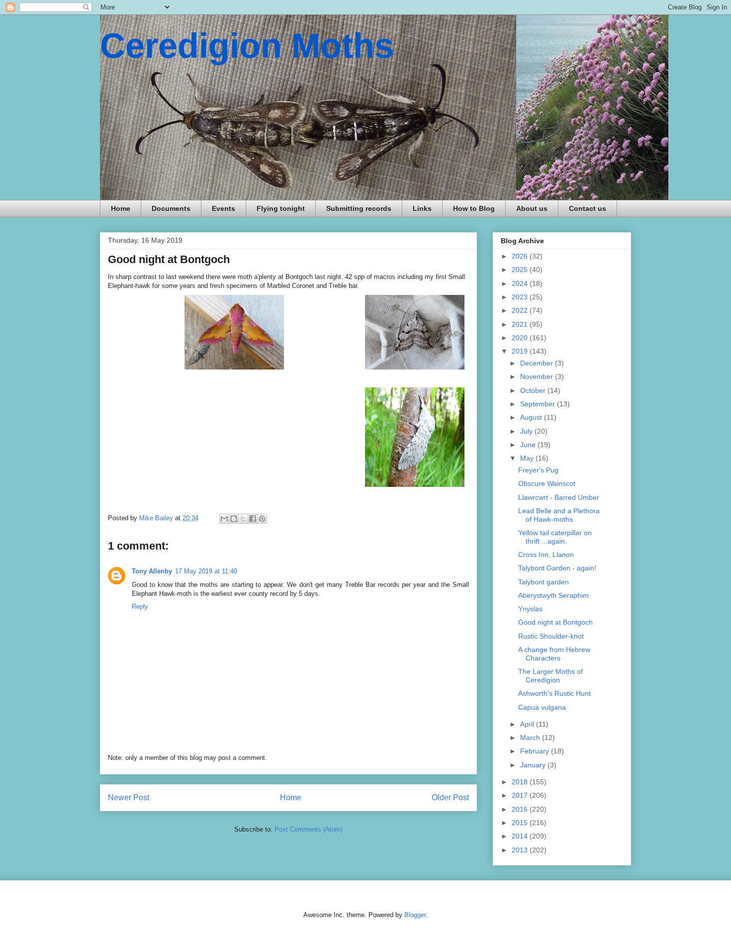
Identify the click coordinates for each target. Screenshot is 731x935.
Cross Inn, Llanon (546, 555)
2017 (521, 795)
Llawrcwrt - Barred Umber (558, 497)
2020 (521, 338)
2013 (521, 850)
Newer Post (128, 797)
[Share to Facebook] (253, 519)
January (534, 765)
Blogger (415, 915)
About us (532, 208)
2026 (521, 256)
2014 (521, 836)
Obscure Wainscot (546, 483)
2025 (521, 270)
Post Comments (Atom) (308, 829)
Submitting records (358, 208)
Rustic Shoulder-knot (551, 636)
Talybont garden (543, 582)
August (532, 417)
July (527, 431)
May (528, 458)
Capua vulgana (542, 707)
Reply (140, 606)
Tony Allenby (152, 571)
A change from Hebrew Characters (554, 654)
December (537, 363)
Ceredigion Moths (247, 45)
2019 (521, 351)
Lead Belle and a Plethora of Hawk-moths (559, 515)
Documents (171, 208)
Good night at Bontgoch (555, 622)
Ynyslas (530, 609)
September (538, 404)
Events (223, 208)
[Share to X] (243, 519)
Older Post (450, 797)
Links (422, 208)
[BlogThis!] (234, 519)
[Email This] (224, 519)
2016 (521, 809)
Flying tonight (281, 208)
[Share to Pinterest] (262, 519)
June (529, 445)
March (531, 738)
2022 (521, 310)
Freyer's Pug (538, 470)
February (535, 751)
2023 (521, 297)
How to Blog (474, 208)
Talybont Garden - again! (557, 568)
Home (120, 208)
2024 (521, 283)
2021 (521, 324)
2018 (521, 782)
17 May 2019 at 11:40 (206, 571)
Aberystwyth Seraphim (553, 595)
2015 (521, 823)
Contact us (587, 208)
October (534, 390)
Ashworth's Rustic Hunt (554, 693)
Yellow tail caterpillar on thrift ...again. (555, 537)
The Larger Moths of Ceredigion (550, 675)
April (528, 724)
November (537, 376)
